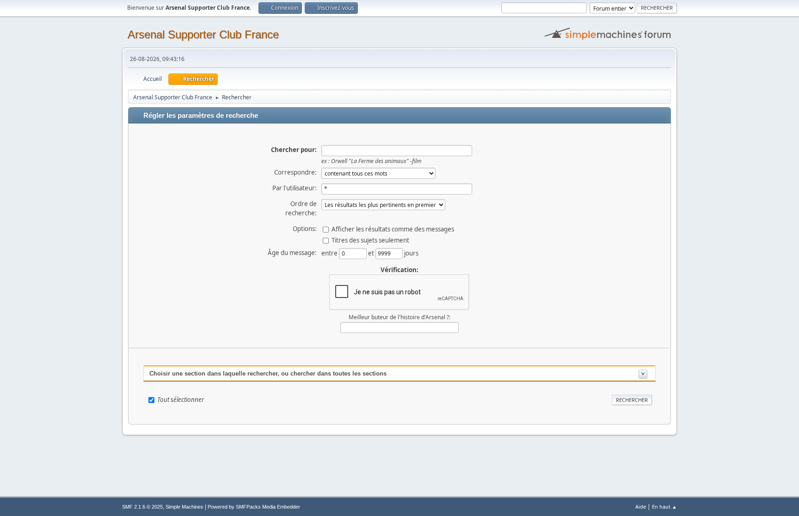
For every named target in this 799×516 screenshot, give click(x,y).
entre (330, 253)
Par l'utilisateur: (294, 188)
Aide (640, 506)
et (371, 253)
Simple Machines (184, 507)
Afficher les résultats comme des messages (393, 229)
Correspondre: (295, 172)
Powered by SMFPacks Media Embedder (254, 507)
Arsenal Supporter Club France (203, 34)
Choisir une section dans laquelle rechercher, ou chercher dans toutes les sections (268, 373)
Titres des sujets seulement (370, 240)
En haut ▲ (664, 506)
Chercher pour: (294, 150)
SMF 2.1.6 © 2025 (142, 507)
